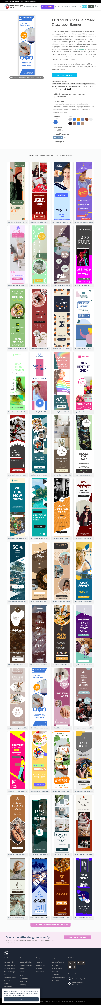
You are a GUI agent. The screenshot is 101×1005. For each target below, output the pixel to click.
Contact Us (40, 972)
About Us (39, 962)
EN (65, 89)
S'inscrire (84, 6)
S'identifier (91, 6)
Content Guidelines (67, 1001)
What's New (40, 965)
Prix (80, 6)
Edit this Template (64, 75)
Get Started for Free (77, 937)
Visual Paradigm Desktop (28, 1)
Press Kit (39, 968)
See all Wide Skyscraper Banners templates (50, 925)
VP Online (80, 49)
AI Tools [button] (46, 6)
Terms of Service (58, 962)
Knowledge (24, 978)
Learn (22, 972)
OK (21, 999)
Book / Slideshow (26, 962)
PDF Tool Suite (9, 962)
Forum (22, 968)
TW (68, 89)
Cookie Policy (21, 995)
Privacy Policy (57, 968)
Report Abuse (57, 981)
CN (70, 89)
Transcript (57, 141)
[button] (35, 6)
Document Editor (10, 977)
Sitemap (23, 985)
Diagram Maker (9, 968)
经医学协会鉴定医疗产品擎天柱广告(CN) (81, 86)
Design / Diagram (26, 965)
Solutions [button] (66, 6)
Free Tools (24, 981)
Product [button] (25, 6)
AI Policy (55, 965)
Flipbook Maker (9, 965)
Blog (21, 975)
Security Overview (58, 977)
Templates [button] (74, 6)
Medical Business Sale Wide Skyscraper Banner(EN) (68, 84)
